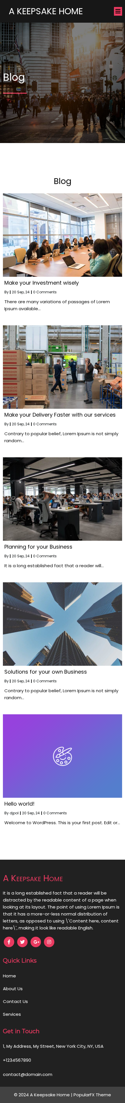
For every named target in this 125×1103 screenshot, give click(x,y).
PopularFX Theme (92, 1095)
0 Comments (45, 292)
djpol (14, 813)
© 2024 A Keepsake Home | (44, 1095)
